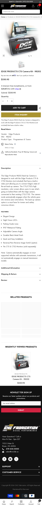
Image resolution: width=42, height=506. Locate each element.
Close (40, 2)
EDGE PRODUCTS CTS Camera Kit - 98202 (21, 377)
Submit (21, 410)
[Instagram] (10, 459)
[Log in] (33, 6)
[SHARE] (39, 108)
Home (3, 17)
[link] (10, 332)
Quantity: (5, 96)
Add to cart (19, 108)
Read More (6, 129)
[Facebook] (4, 459)
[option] (21, 39)
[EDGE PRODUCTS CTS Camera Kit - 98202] (21, 361)
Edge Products (14, 134)
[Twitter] (16, 459)
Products (10, 17)
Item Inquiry (21, 115)
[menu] (2, 6)
